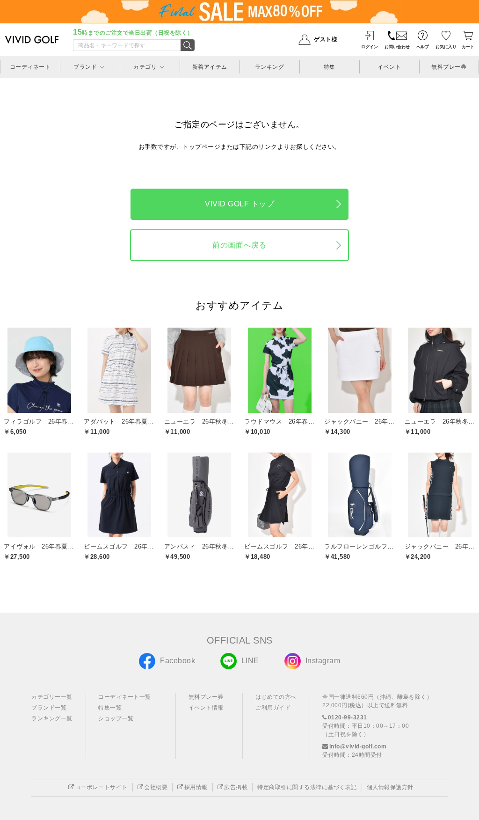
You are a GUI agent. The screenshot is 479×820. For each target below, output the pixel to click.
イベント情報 (206, 707)
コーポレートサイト (101, 787)
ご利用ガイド (272, 707)
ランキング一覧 (52, 718)
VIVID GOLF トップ (239, 204)
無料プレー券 (206, 697)
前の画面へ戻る (239, 245)
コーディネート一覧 (124, 697)
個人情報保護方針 (390, 787)
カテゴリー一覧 (52, 697)
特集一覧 (110, 707)
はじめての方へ (276, 697)
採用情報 (196, 787)
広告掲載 (235, 787)
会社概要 (155, 787)
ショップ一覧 (115, 718)
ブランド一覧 (48, 707)
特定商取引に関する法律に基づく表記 (307, 787)
